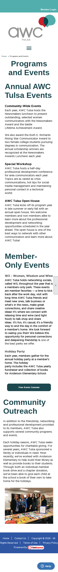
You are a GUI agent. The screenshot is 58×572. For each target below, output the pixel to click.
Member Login (48, 9)
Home (4, 56)
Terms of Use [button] (30, 542)
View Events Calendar (29, 387)
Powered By (21, 547)
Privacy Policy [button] (50, 542)
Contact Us (20, 538)
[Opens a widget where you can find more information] (46, 566)
